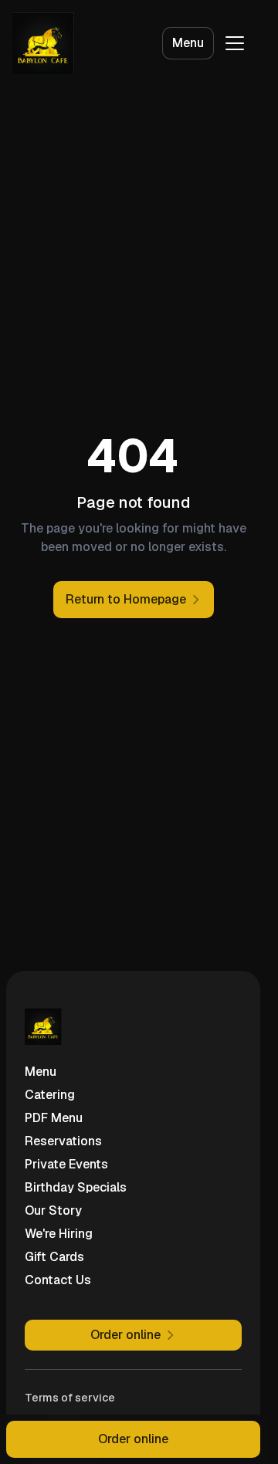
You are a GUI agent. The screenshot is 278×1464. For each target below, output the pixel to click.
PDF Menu (54, 1118)
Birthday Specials (76, 1187)
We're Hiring (59, 1234)
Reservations (63, 1141)
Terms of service (70, 1398)
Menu (188, 43)
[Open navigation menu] (234, 43)
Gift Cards (54, 1257)
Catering (50, 1095)
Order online (133, 1439)
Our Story (53, 1210)
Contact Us (58, 1280)
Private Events (66, 1164)
